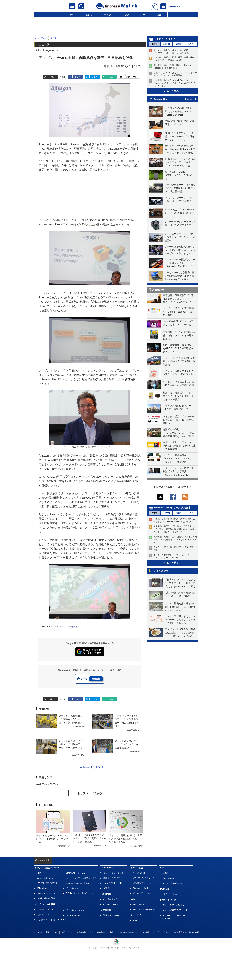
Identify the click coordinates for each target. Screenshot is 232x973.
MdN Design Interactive (144, 909)
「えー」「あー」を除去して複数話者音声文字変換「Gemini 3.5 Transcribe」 (178, 471)
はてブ (94, 77)
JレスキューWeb (140, 888)
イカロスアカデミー (142, 893)
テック (73, 14)
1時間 (154, 44)
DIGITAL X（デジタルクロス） (80, 893)
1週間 (178, 44)
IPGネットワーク (168, 900)
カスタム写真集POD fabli (175, 910)
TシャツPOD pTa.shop (174, 905)
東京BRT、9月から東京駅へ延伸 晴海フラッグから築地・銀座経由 (179, 335)
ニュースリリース (47, 783)
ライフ (107, 14)
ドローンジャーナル (46, 893)
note (111, 77)
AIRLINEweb (139, 873)
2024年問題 (72, 626)
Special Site (161, 99)
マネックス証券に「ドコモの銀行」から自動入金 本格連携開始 (178, 420)
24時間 (166, 44)
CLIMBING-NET (110, 904)
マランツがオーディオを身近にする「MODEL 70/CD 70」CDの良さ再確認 (180, 188)
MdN (133, 899)
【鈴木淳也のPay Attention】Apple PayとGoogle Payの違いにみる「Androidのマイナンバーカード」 (175, 83)
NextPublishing (73, 915)
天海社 (166, 873)
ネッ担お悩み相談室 (46, 898)
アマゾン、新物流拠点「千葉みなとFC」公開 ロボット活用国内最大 (71, 719)
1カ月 (191, 44)
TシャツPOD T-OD (112, 883)
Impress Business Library (77, 883)
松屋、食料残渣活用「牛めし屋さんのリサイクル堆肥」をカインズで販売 (178, 396)
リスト (63, 77)
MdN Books (138, 904)
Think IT (40, 873)
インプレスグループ (162, 932)
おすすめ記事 (161, 570)
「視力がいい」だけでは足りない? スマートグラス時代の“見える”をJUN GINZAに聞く (180, 583)
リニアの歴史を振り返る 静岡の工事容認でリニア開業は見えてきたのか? (180, 607)
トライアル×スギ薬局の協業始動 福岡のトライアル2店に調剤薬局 (179, 361)
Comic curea (168, 878)
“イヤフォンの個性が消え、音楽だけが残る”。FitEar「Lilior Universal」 (179, 111)
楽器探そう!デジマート (113, 878)
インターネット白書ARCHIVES (51, 919)
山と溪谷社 (106, 894)
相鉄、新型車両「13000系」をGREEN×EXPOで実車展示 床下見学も (179, 348)
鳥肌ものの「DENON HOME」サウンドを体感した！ (179, 175)
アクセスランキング (164, 39)
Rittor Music (107, 868)
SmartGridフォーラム (75, 873)
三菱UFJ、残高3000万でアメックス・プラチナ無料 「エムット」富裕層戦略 (89, 838)
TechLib (136, 920)
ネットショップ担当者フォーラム (81, 878)
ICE (162, 868)
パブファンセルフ (171, 894)
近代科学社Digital (111, 915)
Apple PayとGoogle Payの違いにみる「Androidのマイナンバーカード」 (52, 839)
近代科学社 (106, 910)
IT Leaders (42, 888)
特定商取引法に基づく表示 (186, 932)
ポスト (53, 77)
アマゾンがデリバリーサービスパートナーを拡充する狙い (126, 744)
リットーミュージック (113, 873)
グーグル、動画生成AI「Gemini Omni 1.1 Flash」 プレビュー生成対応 (177, 458)
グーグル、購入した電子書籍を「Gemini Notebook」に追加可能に (178, 311)
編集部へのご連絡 (105, 932)
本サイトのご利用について (45, 932)
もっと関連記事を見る (88, 767)
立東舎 (106, 888)
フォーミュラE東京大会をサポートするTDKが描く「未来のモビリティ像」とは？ (180, 250)
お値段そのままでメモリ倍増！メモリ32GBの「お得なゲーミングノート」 (179, 136)
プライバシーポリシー (127, 932)
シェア (77, 77)
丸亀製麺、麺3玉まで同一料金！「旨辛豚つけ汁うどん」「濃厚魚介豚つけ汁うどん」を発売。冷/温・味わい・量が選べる (174, 529)
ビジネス (90, 14)
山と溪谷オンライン (112, 899)
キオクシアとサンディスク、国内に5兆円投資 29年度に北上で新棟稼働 (179, 445)
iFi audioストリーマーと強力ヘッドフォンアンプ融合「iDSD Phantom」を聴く (180, 162)
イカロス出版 (137, 868)
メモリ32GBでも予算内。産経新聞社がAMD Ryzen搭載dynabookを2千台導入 (179, 276)
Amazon (59, 626)
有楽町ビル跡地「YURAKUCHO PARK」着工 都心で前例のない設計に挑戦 (180, 433)
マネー (141, 14)
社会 (159, 14)
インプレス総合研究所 (47, 883)
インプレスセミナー (75, 888)
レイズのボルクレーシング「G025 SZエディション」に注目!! (180, 237)
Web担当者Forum (45, 878)
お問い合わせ (67, 932)
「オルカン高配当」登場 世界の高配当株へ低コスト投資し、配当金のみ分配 (125, 839)
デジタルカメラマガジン (48, 909)
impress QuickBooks (172, 883)
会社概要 (145, 932)
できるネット (43, 914)
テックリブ (136, 915)
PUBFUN (164, 889)
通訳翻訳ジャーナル (142, 883)
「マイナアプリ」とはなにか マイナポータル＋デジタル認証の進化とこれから (181, 619)
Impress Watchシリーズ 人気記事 (172, 507)
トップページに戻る (89, 793)
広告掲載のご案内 (85, 932)
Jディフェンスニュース (143, 878)
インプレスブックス (75, 910)
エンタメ (124, 14)
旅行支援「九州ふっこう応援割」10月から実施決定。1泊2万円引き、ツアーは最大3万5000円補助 (175, 539)
